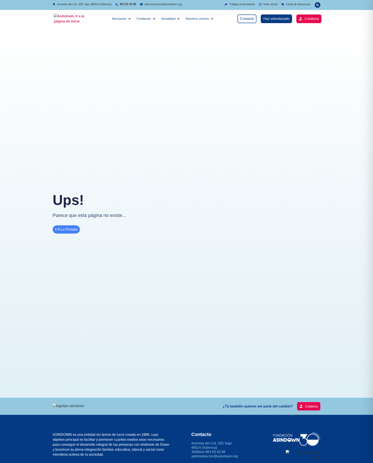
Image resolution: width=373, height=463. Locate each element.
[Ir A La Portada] (71, 19)
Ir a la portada (66, 229)
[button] (317, 5)
